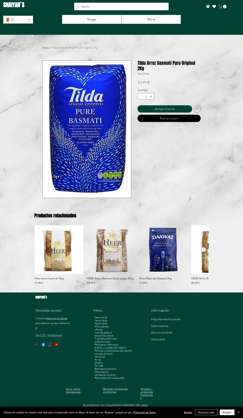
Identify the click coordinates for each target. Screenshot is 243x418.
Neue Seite (101, 317)
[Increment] (151, 96)
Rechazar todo (206, 412)
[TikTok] (36, 344)
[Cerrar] (239, 412)
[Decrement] (140, 96)
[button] (223, 6)
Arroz (98, 359)
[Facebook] (43, 344)
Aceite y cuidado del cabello (110, 347)
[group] (121, 257)
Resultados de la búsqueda (109, 377)
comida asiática (103, 332)
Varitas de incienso (105, 374)
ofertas (99, 329)
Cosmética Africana (106, 338)
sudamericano (102, 341)
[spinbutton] (145, 96)
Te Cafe (99, 365)
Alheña (99, 362)
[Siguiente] (204, 249)
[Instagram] (49, 344)
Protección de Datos (144, 412)
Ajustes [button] (188, 412)
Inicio (45, 47)
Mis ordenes (102, 326)
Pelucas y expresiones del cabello (113, 350)
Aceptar (227, 412)
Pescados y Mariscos (106, 344)
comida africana (103, 353)
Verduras (100, 356)
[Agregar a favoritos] (197, 109)
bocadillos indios (104, 335)
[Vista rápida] (59, 249)
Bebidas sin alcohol (105, 368)
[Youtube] (56, 344)
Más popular (102, 371)
